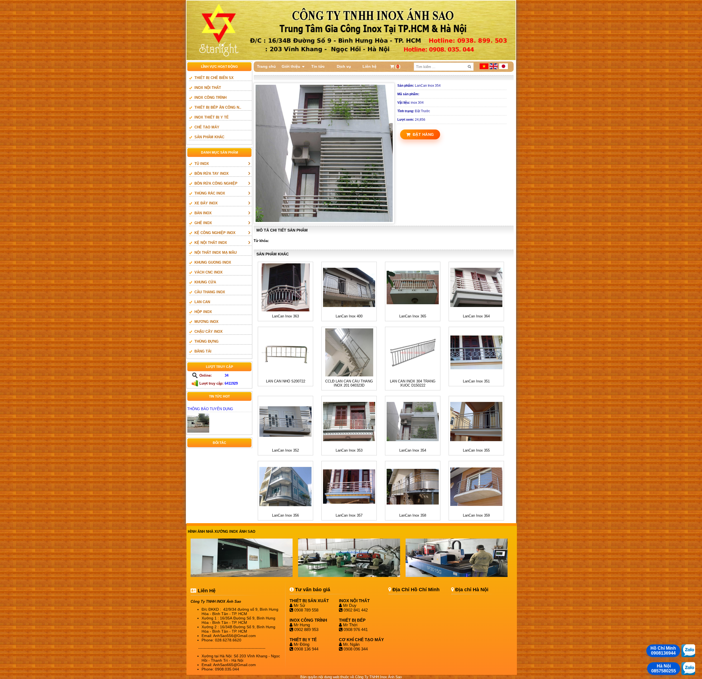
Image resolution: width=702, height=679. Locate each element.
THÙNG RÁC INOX (209, 193)
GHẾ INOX (203, 223)
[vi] (484, 68)
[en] (494, 68)
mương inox (206, 322)
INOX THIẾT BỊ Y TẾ (211, 117)
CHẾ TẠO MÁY (206, 127)
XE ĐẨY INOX (206, 203)
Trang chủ (266, 66)
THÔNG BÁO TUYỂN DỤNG (210, 409)
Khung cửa (205, 282)
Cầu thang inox (209, 292)
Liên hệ (370, 66)
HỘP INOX (203, 312)
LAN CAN (202, 302)
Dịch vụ (344, 66)
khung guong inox (212, 262)
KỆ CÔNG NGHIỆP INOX (215, 233)
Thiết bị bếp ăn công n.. (217, 107)
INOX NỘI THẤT (207, 88)
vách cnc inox (208, 272)
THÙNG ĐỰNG (206, 341)
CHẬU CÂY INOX (208, 331)
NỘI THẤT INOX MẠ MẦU (215, 252)
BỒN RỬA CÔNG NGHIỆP (215, 183)
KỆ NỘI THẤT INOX (210, 243)
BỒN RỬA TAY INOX (211, 173)
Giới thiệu (291, 66)
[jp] (503, 68)
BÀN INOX (203, 213)
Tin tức (318, 66)
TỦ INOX (201, 164)
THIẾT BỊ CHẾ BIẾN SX (214, 78)
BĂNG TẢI (202, 351)
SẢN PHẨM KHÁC (209, 137)
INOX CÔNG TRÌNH (210, 97)
